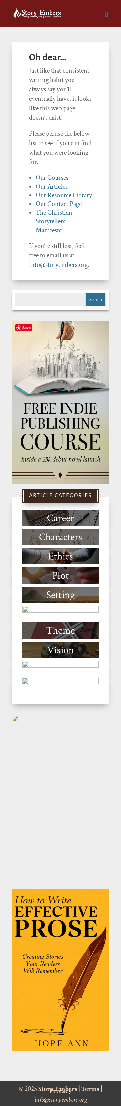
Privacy (60, 1091)
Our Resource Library (64, 195)
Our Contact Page (59, 204)
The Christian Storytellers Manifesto (54, 221)
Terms (90, 1088)
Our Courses (52, 177)
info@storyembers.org (58, 264)
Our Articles (52, 186)
